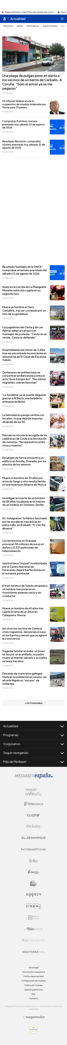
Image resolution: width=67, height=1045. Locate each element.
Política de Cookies (33, 985)
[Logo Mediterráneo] (33, 951)
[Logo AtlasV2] (33, 928)
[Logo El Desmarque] (33, 838)
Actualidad (18, 18)
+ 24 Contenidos (33, 702)
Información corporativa (33, 972)
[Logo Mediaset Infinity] (33, 792)
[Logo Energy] (33, 872)
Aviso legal (34, 967)
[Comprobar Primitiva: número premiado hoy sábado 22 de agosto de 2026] (57, 126)
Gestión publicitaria (33, 989)
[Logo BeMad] (33, 883)
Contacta (33, 998)
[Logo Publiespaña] (33, 940)
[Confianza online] (34, 1032)
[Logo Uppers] (33, 895)
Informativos (33, 26)
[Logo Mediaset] (33, 777)
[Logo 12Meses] (33, 917)
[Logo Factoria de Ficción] (33, 849)
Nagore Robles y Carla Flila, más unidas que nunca (29, 12)
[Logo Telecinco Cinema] (33, 906)
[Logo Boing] (33, 861)
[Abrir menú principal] (62, 18)
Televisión (8, 26)
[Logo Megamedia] (35, 1017)
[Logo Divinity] (33, 826)
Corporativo (11, 744)
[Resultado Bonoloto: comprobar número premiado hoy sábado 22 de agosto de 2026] (57, 147)
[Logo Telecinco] (33, 804)
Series (20, 26)
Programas (10, 735)
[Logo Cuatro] (33, 815)
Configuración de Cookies (33, 980)
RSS (33, 994)
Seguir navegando (15, 752)
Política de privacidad (34, 976)
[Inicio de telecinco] (4, 18)
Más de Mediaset (14, 761)
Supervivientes (50, 26)
